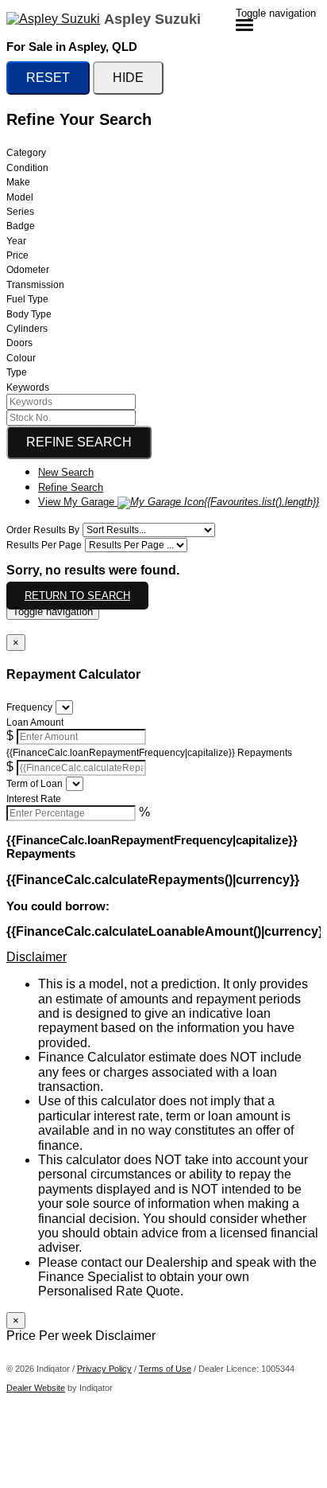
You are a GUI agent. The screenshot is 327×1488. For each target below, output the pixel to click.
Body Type (29, 314)
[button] (163, 957)
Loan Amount (34, 722)
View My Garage (178, 502)
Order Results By (42, 530)
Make (18, 182)
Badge (20, 226)
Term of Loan (34, 783)
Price (17, 255)
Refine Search (79, 442)
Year (16, 241)
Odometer (27, 269)
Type (16, 372)
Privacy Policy (104, 1368)
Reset (48, 77)
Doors (19, 343)
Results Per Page (44, 545)
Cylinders (27, 328)
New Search (66, 472)
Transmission (35, 284)
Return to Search (77, 596)
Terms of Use (165, 1368)
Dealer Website (35, 1388)
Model (19, 197)
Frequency (29, 707)
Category (26, 152)
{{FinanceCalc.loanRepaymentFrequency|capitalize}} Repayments (149, 752)
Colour (21, 358)
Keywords (27, 387)
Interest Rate (33, 798)
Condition (27, 167)
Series (20, 211)
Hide (128, 77)
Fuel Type (27, 299)
